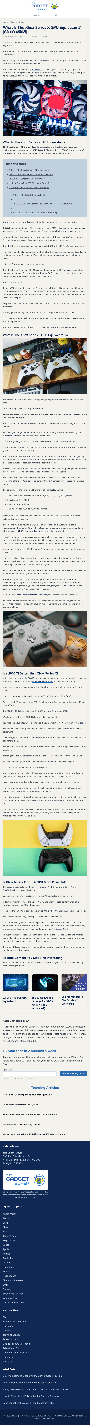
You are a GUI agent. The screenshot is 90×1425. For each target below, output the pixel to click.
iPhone (6, 1253)
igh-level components (42, 681)
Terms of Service (12, 1335)
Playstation (9, 1240)
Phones (7, 1271)
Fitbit (5, 1231)
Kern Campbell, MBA (13, 36)
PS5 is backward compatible (32, 531)
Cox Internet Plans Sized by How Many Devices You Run (32, 1376)
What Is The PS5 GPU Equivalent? (29, 195)
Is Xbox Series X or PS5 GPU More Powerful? (30, 183)
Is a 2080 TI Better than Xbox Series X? (27, 179)
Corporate (8, 1357)
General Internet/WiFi (14, 1302)
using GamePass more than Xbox (31, 595)
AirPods (7, 1262)
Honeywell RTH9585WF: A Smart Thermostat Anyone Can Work (36, 1389)
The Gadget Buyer (11, 1416)
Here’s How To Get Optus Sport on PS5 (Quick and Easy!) (30, 1114)
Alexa (6, 1218)
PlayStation (8, 890)
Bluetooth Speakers (13, 1280)
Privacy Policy (10, 1339)
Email (6, 1284)
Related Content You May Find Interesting (29, 187)
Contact (7, 1330)
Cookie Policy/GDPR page (16, 1343)
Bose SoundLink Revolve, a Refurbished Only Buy (28, 1403)
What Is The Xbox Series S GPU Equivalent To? (31, 174)
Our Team (8, 1326)
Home (5, 22)
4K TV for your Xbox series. (73, 723)
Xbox (21, 22)
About (6, 1317)
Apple (6, 1249)
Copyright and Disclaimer (16, 1352)
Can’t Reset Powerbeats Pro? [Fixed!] (21, 1105)
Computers (9, 1267)
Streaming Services (13, 1293)
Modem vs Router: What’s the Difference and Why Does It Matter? (35, 1134)
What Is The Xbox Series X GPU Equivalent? (30, 170)
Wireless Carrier (11, 1298)
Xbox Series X (36, 69)
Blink (5, 1227)
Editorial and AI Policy (14, 1321)
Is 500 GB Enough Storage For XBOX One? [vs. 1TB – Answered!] (43, 204)
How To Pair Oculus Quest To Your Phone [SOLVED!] (28, 1095)
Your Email (8, 1070)
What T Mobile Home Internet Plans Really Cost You (30, 1382)
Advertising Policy (12, 1348)
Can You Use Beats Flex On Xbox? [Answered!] (35, 212)
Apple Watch (9, 1214)
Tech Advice (9, 1236)
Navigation (8, 1361)
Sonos (6, 1245)
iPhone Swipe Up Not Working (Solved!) (22, 1124)
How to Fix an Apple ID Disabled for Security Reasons (31, 1396)
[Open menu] (85, 6)
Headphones (9, 1276)
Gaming (13, 22)
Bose (5, 1222)
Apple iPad (8, 1258)
